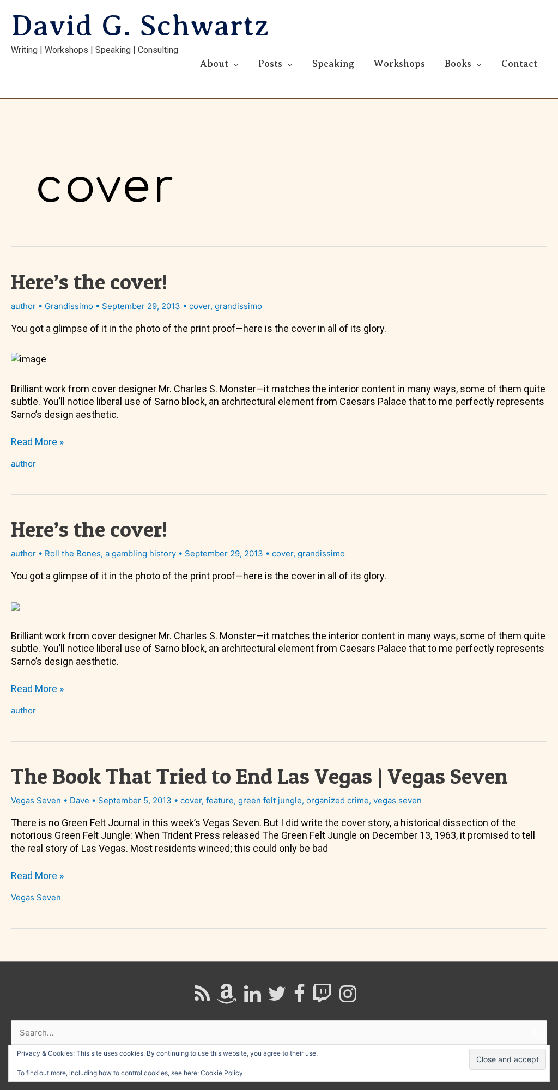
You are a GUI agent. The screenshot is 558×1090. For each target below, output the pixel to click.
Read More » (37, 441)
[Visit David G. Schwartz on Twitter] (277, 997)
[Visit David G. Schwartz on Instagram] (347, 997)
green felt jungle (270, 800)
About (214, 63)
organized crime (337, 800)
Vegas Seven (36, 800)
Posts (270, 63)
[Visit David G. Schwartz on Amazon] (226, 997)
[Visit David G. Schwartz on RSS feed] (202, 997)
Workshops (399, 63)
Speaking (333, 63)
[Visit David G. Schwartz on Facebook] (299, 997)
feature (220, 800)
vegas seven (397, 800)
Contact (519, 63)
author (23, 306)
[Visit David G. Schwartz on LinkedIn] (252, 997)
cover (199, 306)
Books (458, 63)
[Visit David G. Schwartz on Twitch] (322, 997)
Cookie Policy (222, 1073)
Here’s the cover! (89, 281)
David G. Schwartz (140, 25)
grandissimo (238, 306)
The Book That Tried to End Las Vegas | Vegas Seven (259, 775)
